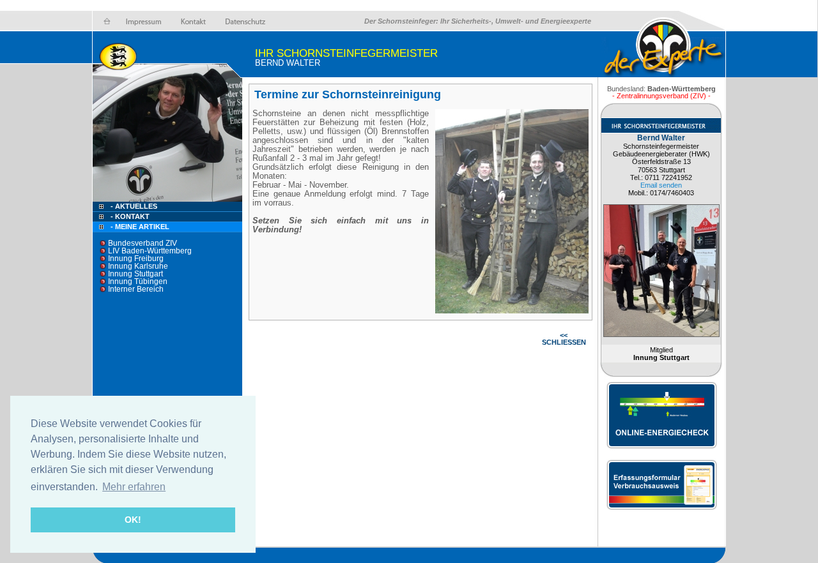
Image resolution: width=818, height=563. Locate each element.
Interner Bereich (136, 289)
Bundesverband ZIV (142, 243)
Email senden (661, 185)
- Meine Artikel (140, 226)
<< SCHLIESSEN (564, 338)
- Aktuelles (133, 206)
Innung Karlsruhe (138, 266)
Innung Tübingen (137, 281)
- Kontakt (129, 216)
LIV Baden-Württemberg (150, 250)
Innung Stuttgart (135, 273)
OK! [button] (133, 519)
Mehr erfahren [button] (134, 486)
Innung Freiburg (136, 258)
